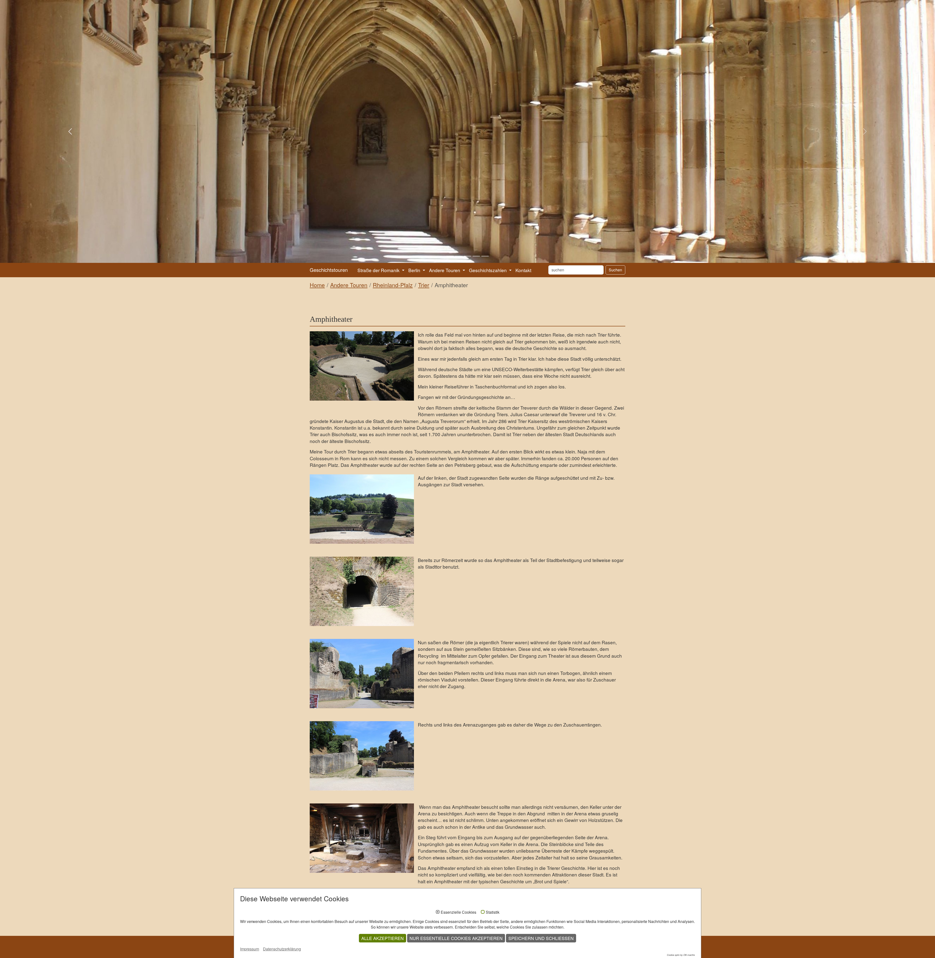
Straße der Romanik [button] (379, 270)
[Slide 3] (467, 256)
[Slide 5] (485, 256)
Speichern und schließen (541, 938)
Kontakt (523, 270)
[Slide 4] (476, 256)
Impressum (249, 949)
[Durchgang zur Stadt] (362, 591)
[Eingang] (362, 673)
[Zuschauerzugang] (362, 756)
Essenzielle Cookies (458, 912)
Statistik (492, 912)
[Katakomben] (362, 838)
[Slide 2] (458, 256)
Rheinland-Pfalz (393, 285)
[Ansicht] (362, 366)
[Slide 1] (450, 256)
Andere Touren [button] (445, 270)
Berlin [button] (414, 270)
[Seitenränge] (362, 509)
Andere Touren (348, 285)
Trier (423, 285)
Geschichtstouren (329, 269)
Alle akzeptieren (382, 938)
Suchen (615, 270)
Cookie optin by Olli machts (681, 955)
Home (317, 285)
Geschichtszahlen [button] (488, 270)
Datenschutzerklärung (282, 949)
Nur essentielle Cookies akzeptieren (456, 938)
